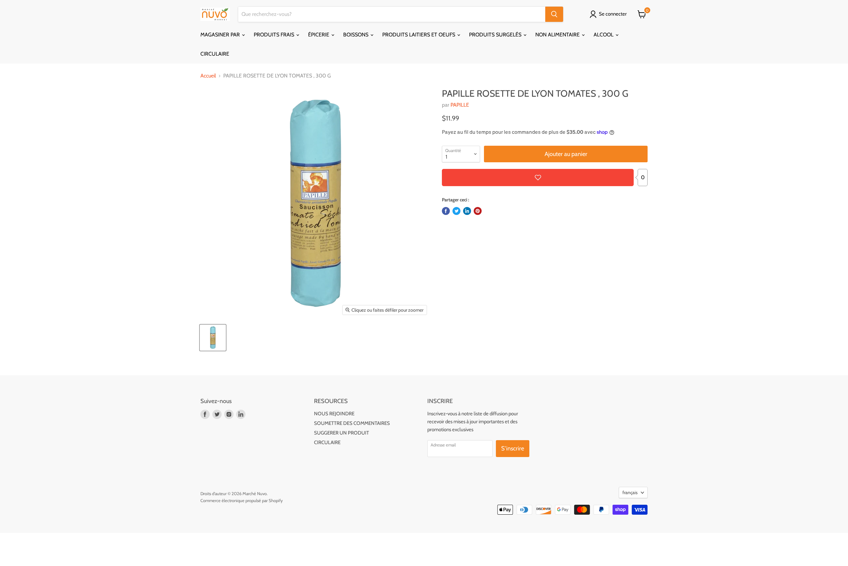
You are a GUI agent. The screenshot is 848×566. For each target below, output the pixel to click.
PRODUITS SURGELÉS (496, 34)
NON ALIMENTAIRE (558, 34)
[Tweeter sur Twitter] (456, 211)
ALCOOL (604, 34)
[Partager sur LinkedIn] (467, 211)
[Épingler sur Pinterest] (478, 211)
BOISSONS (356, 34)
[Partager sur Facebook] (446, 211)
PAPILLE (459, 105)
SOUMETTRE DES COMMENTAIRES (352, 423)
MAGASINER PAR (220, 34)
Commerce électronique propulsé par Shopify (241, 500)
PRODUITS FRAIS (274, 34)
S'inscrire (512, 448)
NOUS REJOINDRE (334, 414)
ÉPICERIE (319, 34)
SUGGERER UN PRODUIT (341, 433)
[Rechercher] (554, 14)
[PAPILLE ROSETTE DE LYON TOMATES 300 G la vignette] (213, 338)
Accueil (208, 76)
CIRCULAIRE (214, 54)
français (630, 492)
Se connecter (613, 14)
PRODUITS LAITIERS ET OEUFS (419, 34)
